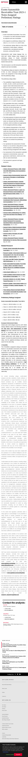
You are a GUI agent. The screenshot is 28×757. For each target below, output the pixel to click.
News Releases (5, 716)
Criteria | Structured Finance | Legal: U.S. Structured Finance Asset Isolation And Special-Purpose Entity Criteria (14, 191)
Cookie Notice (5, 751)
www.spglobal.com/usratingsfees (16, 572)
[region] (14, 750)
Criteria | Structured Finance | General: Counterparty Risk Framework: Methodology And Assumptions (15, 200)
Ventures (3, 708)
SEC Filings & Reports (6, 719)
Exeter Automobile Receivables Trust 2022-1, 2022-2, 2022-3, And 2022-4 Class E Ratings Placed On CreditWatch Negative (14, 265)
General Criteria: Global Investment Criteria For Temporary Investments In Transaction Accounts (14, 229)
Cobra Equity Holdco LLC (10, 272)
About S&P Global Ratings (6, 684)
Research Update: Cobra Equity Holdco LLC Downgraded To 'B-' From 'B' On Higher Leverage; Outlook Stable (14, 254)
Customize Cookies (10, 754)
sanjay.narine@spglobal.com (9, 619)
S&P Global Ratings (8, 679)
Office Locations (5, 729)
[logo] (4, 2)
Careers (3, 733)
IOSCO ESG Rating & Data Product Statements (10, 738)
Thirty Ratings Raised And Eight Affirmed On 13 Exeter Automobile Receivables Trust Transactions (14, 291)
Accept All (18, 754)
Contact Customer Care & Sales (7, 723)
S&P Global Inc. (6, 700)
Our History (4, 706)
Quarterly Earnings (5, 718)
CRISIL (3, 692)
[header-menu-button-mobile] (26, 2)
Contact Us (4, 696)
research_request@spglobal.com (10, 594)
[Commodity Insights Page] (15, 674)
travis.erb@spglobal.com (8, 610)
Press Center (4, 710)
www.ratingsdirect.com (7, 565)
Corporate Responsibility (6, 735)
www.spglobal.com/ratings (8, 563)
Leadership (4, 736)
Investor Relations (5, 714)
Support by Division (5, 725)
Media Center (4, 688)
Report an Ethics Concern (6, 727)
